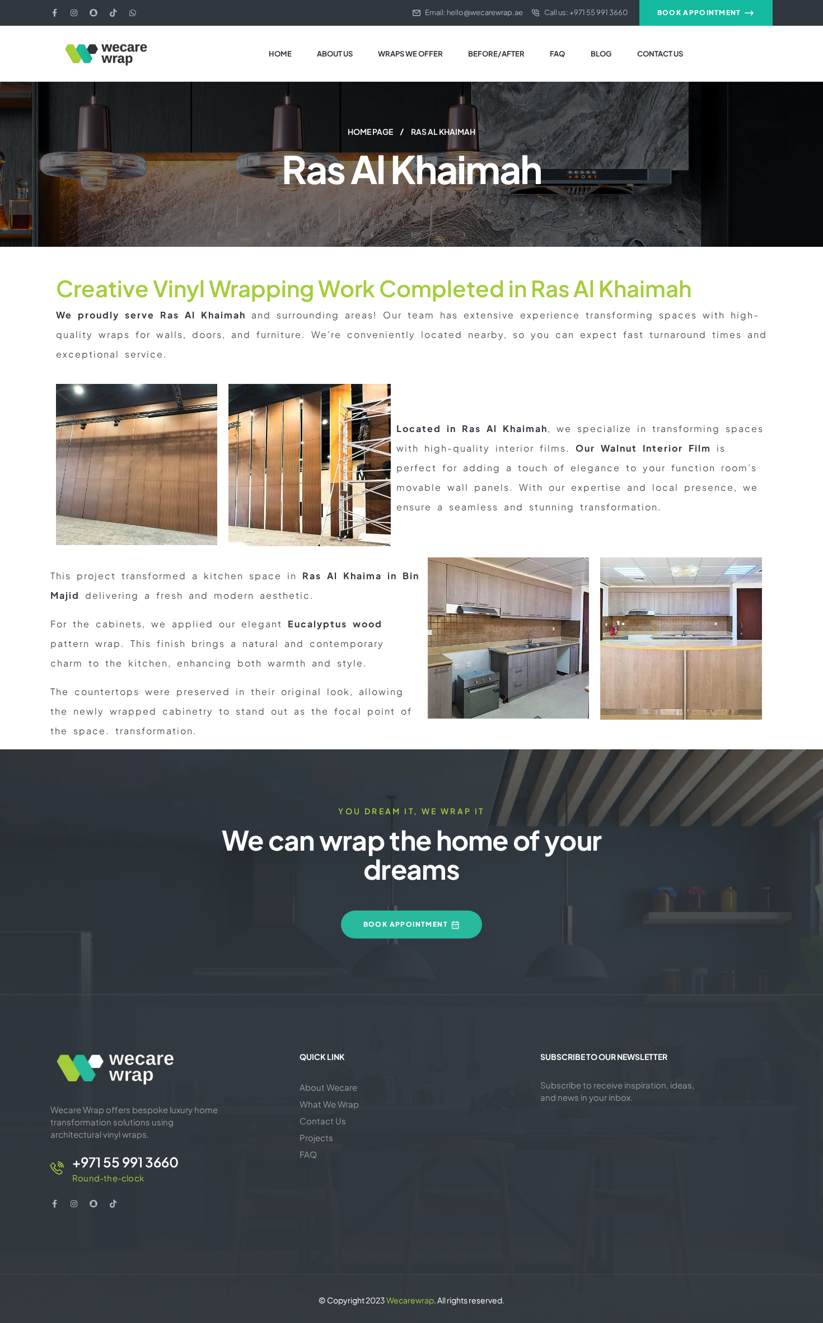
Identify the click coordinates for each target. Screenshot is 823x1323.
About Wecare (328, 1087)
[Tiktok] (113, 13)
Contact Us (323, 1120)
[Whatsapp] (133, 13)
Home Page (370, 131)
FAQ (308, 1154)
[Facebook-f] (54, 13)
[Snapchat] (93, 13)
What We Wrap (329, 1104)
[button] (706, 13)
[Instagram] (74, 13)
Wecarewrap (410, 1300)
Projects (316, 1137)
